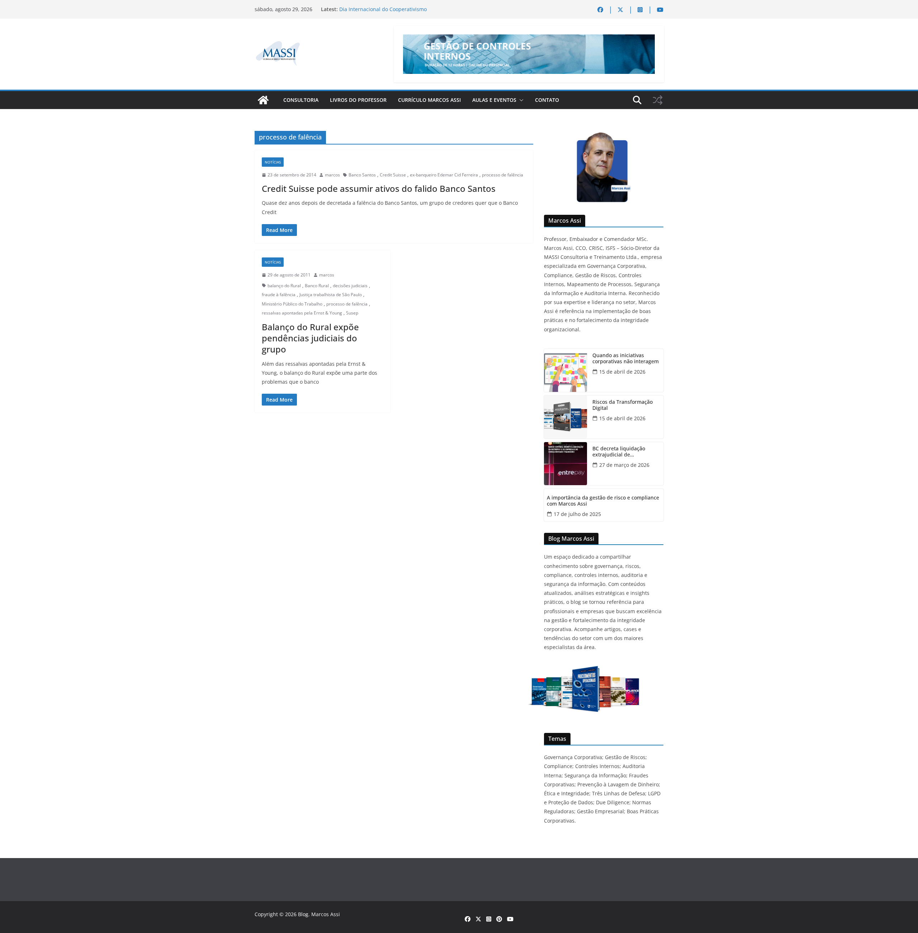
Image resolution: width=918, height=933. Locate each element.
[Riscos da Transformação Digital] (565, 417)
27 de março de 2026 (624, 464)
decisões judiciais (350, 286)
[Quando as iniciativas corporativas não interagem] (565, 370)
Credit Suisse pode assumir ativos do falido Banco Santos (379, 188)
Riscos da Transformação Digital (622, 405)
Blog (303, 914)
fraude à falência (278, 295)
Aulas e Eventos (494, 99)
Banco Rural (317, 286)
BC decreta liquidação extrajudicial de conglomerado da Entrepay (624, 452)
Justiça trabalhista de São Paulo (330, 295)
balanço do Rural (284, 286)
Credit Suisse (393, 175)
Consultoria (300, 99)
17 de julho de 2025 (577, 514)
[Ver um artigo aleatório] (657, 100)
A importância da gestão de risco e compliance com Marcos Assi (603, 501)
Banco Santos (362, 175)
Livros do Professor (358, 99)
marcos (332, 175)
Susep (352, 313)
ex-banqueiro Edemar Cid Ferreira (444, 175)
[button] (520, 100)
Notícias (273, 162)
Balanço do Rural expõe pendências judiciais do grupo (310, 338)
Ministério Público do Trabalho (292, 304)
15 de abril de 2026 (622, 371)
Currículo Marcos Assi (429, 99)
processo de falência (502, 175)
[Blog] (263, 100)
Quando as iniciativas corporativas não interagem (625, 358)
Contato (547, 99)
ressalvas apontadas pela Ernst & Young (302, 313)
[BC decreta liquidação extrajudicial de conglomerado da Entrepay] (565, 463)
